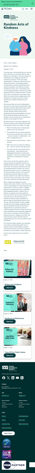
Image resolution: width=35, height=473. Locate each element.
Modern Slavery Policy (23, 423)
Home (5, 63)
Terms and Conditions (6, 427)
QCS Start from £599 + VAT (10, 4)
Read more (10, 287)
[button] (31, 9)
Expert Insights (12, 63)
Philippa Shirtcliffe (19, 241)
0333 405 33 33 (5, 395)
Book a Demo (8, 433)
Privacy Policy (22, 420)
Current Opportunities (23, 416)
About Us (4, 416)
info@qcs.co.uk (22, 395)
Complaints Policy (6, 423)
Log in (26, 9)
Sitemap (3, 420)
